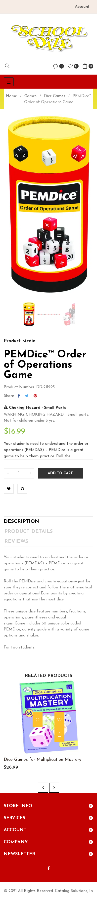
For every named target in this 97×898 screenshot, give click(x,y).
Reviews (16, 541)
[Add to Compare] (22, 489)
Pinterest (35, 396)
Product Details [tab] (28, 531)
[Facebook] (49, 869)
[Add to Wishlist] (9, 489)
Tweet (27, 396)
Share (19, 396)
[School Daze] (48, 38)
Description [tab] (21, 521)
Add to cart (60, 473)
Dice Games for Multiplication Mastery (42, 760)
